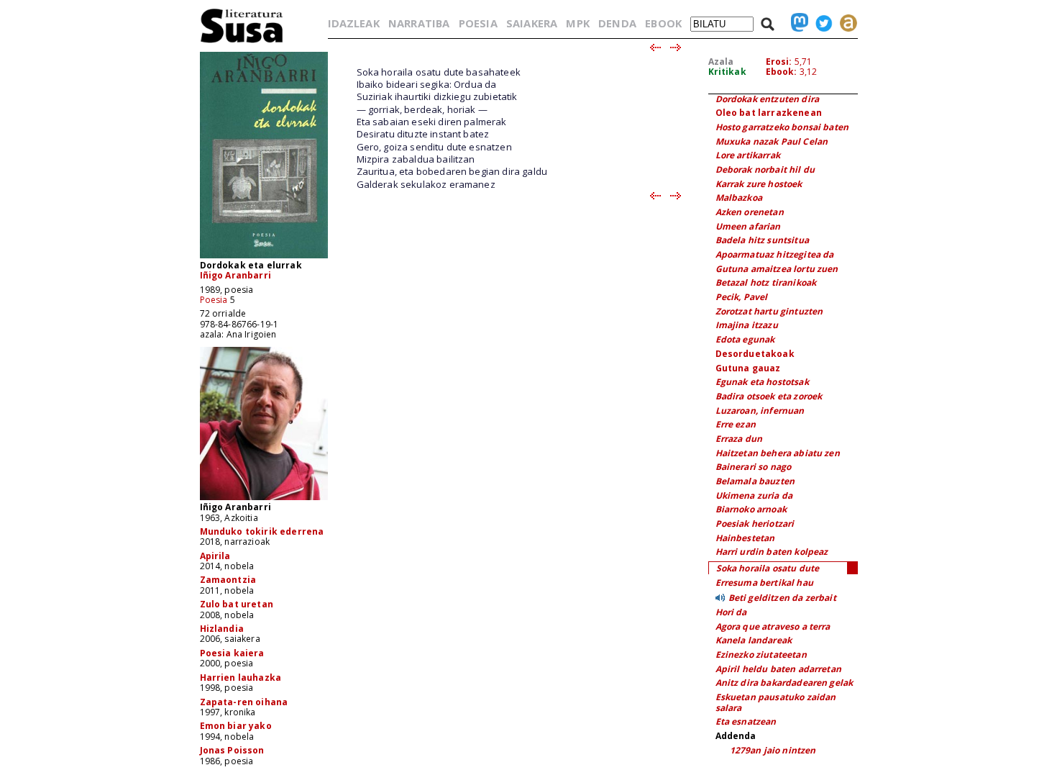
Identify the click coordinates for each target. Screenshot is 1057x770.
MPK (577, 23)
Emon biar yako (236, 726)
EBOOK (663, 23)
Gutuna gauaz (748, 368)
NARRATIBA (418, 23)
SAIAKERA (531, 23)
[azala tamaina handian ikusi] (264, 257)
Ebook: (781, 71)
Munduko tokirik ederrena (262, 531)
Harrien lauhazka (241, 677)
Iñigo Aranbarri (235, 275)
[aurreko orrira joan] (655, 48)
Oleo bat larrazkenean (768, 113)
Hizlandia (222, 628)
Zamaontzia (228, 580)
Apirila (215, 556)
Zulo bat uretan (236, 604)
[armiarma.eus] (845, 23)
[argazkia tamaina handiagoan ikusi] (264, 499)
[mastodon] (796, 23)
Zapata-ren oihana (244, 702)
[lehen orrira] (242, 42)
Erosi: (779, 61)
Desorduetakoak (755, 354)
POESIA (478, 23)
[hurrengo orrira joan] (676, 48)
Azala (721, 61)
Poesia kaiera (232, 653)
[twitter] (820, 23)
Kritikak (727, 71)
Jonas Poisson (232, 750)
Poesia (214, 300)
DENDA (617, 23)
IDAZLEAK (354, 23)
